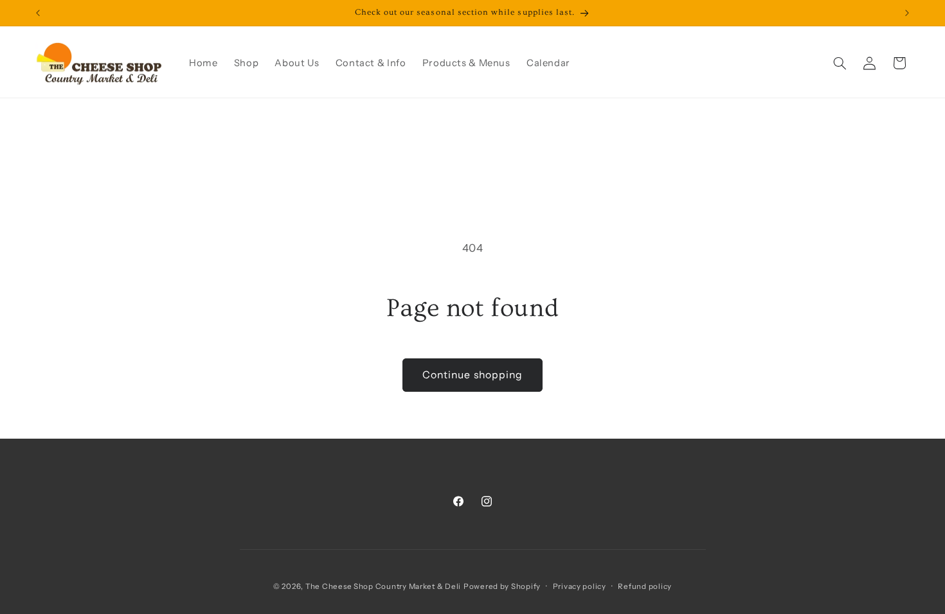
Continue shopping (472, 375)
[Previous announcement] (38, 13)
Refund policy (645, 586)
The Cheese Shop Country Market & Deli (383, 586)
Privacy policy (579, 586)
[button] (839, 63)
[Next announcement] (907, 13)
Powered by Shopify (502, 586)
